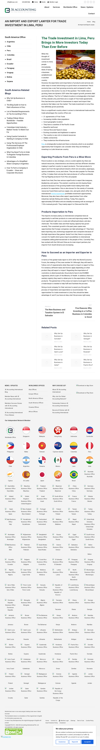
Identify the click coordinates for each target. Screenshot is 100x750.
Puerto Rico (74, 654)
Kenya (58, 624)
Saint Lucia (10, 639)
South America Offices (36, 403)
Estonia (58, 683)
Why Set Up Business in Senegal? (87, 336)
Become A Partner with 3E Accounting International (60, 411)
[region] (74, 736)
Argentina (11, 42)
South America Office (15, 37)
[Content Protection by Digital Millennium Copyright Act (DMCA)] (13, 734)
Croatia (10, 698)
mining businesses (58, 194)
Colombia (10, 55)
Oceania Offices (34, 407)
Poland (10, 683)
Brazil (9, 59)
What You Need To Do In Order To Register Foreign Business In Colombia (18, 154)
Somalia (89, 654)
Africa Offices (33, 411)
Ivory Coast (10, 668)
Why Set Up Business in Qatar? (58, 362)
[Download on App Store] (85, 387)
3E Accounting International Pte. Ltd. (29, 725)
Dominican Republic (10, 609)
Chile (9, 46)
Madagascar (42, 683)
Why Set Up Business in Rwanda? (87, 349)
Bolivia (9, 77)
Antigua (73, 639)
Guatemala (42, 654)
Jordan (89, 683)
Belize (90, 554)
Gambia (42, 698)
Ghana (74, 609)
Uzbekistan (26, 668)
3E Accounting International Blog (14, 391)
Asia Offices (33, 389)
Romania (89, 668)
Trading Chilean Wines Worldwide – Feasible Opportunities (15, 120)
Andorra (73, 624)
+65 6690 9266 (26, 2)
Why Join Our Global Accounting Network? (59, 398)
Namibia (89, 624)
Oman (58, 668)
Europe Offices (33, 394)
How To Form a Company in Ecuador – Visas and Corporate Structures (17, 170)
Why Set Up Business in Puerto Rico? (88, 362)
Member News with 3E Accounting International (13, 398)
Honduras (58, 654)
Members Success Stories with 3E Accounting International (13, 405)
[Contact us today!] (6, 737)
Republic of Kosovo (58, 593)
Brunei (26, 624)
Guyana (10, 81)
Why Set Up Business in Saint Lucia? (58, 349)
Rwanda (26, 639)
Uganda (73, 683)
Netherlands (58, 639)
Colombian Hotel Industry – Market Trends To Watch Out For (18, 129)
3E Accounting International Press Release (14, 414)
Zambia (73, 668)
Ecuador (10, 64)
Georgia (89, 609)
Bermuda (89, 639)
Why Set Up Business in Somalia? (58, 336)
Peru (43, 144)
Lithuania (42, 639)
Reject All (75, 742)
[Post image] (47, 336)
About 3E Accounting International (59, 391)
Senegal (26, 683)
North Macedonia (73, 578)
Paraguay (10, 68)
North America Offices (36, 398)
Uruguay (10, 73)
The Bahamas (42, 624)
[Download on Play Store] (85, 394)
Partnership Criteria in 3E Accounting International (60, 404)
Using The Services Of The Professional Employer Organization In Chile (17, 145)
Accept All (87, 742)
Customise (62, 742)
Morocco (42, 668)
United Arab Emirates (89, 528)
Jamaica (10, 624)
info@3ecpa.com (12, 2)
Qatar (26, 698)
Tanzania (58, 609)
